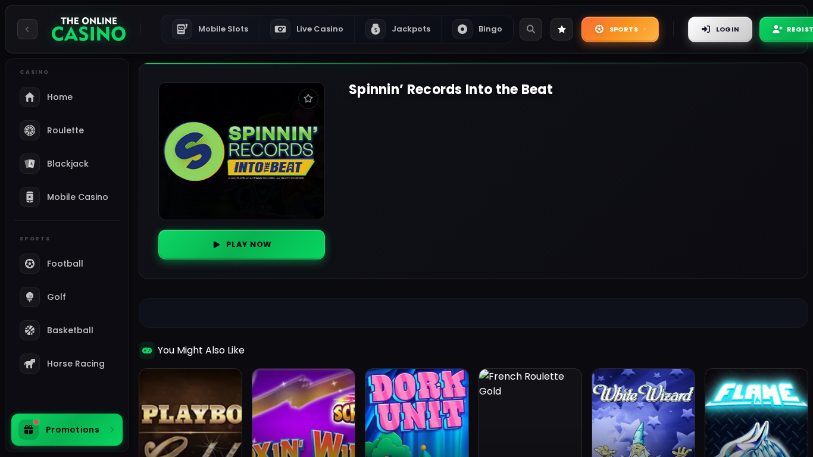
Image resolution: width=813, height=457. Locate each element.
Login (728, 29)
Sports (623, 29)
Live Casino (319, 29)
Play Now (249, 244)
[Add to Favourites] (308, 99)
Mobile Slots (213, 29)
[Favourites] (562, 29)
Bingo (490, 29)
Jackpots (402, 29)
